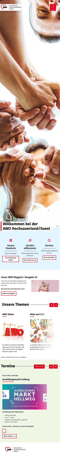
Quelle (57, 226)
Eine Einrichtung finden (10, 259)
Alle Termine (39, 366)
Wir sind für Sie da (30, 260)
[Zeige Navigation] (53, 6)
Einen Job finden (49, 257)
